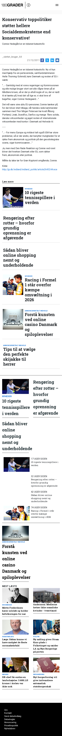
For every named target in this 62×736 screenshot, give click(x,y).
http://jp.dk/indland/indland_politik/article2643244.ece (29, 169)
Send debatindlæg (12, 716)
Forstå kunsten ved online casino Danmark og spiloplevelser (41, 324)
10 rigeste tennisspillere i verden (40, 197)
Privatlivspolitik (11, 725)
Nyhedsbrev (9, 728)
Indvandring (38, 674)
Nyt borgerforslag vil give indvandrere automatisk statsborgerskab (45, 682)
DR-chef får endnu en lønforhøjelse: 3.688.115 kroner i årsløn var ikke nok (15, 682)
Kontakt (8, 713)
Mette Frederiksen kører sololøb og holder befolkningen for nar (15, 610)
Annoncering (10, 722)
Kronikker (7, 605)
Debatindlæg (8, 637)
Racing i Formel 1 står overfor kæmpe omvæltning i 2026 (40, 289)
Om (6, 710)
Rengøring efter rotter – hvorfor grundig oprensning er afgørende (18, 227)
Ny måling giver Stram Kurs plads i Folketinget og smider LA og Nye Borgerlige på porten (46, 645)
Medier (5, 674)
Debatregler (9, 719)
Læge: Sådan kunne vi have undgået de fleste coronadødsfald (14, 642)
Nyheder (28, 189)
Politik (36, 637)
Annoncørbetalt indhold (36, 311)
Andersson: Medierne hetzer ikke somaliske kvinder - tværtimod (45, 607)
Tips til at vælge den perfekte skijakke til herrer (19, 357)
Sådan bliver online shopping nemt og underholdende (19, 258)
